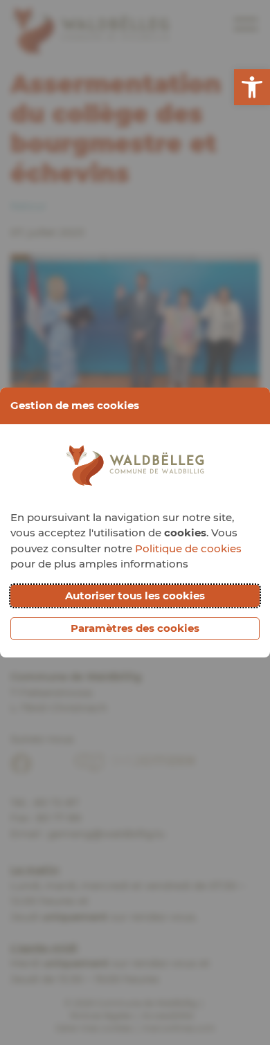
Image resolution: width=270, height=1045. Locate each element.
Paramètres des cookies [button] (135, 628)
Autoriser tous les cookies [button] (135, 595)
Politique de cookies (188, 548)
